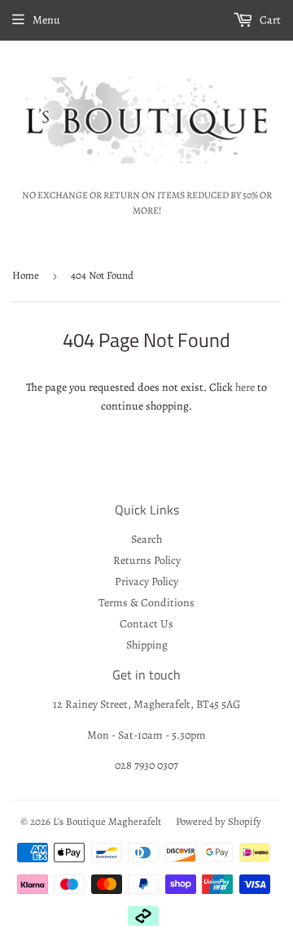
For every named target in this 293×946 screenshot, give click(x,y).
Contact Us (146, 623)
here (245, 387)
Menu (46, 20)
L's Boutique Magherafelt (107, 821)
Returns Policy (147, 560)
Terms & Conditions (146, 602)
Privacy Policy (146, 581)
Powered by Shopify (218, 821)
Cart (269, 20)
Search (146, 539)
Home (25, 275)
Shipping (147, 645)
